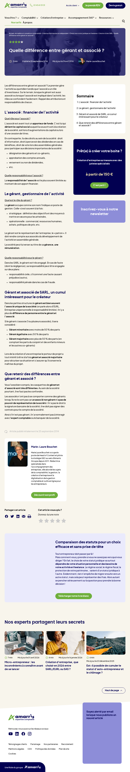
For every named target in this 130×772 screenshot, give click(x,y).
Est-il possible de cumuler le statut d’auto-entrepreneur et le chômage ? (105, 669)
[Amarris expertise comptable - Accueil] (16, 5)
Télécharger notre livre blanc (73, 596)
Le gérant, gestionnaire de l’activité (97, 108)
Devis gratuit (115, 5)
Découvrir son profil (44, 495)
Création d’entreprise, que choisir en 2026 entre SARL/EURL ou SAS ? (62, 666)
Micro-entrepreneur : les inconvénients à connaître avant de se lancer (24, 666)
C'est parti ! (99, 185)
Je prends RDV (92, 5)
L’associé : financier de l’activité (95, 102)
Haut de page (112, 690)
